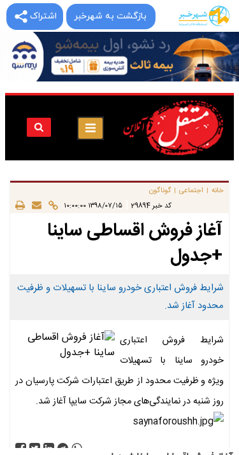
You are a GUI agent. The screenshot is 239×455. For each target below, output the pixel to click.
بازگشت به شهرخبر (110, 16)
